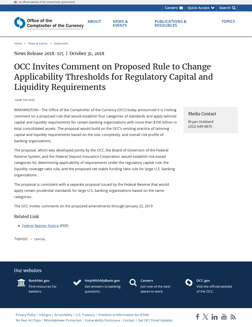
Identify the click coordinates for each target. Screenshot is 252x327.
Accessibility (63, 315)
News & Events (38, 43)
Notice (40, 225)
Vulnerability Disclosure (102, 320)
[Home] (78, 283)
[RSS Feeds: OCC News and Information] (233, 317)
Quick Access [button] (198, 7)
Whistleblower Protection (63, 320)
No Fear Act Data (28, 320)
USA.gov (45, 315)
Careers (171, 7)
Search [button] (225, 7)
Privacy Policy (26, 315)
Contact (129, 320)
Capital (40, 239)
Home (18, 43)
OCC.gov (203, 280)
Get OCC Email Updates (155, 320)
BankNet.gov (39, 280)
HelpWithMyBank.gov (102, 280)
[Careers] (134, 283)
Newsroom (61, 43)
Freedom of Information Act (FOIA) (123, 315)
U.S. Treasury (85, 315)
